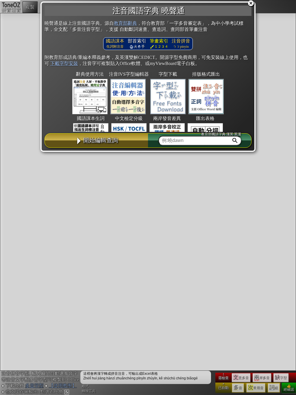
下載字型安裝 (64, 63)
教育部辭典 (125, 23)
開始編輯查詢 (100, 140)
